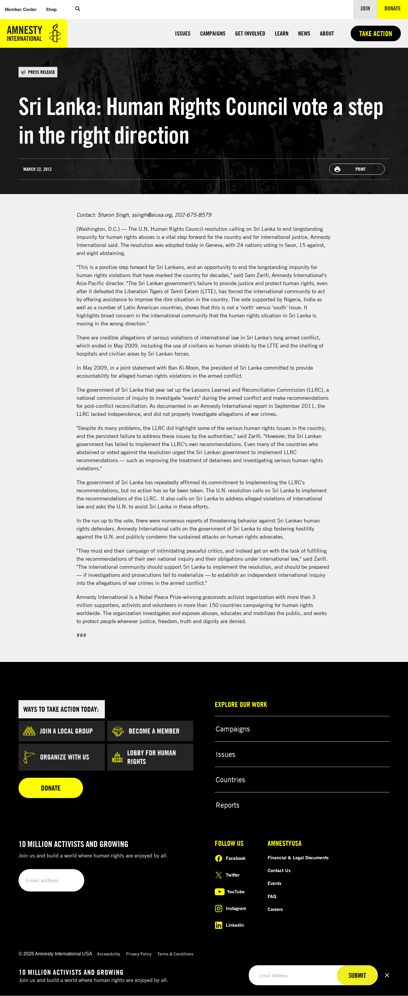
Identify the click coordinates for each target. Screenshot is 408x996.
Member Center (23, 9)
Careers (275, 909)
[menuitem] (20, 9)
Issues (183, 33)
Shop (54, 9)
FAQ (272, 896)
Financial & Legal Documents (298, 857)
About (327, 33)
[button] (77, 10)
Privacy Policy (138, 953)
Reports (228, 805)
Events (274, 883)
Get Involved (250, 33)
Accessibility (108, 953)
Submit (69, 880)
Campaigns (213, 33)
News (304, 33)
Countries (230, 779)
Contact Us (279, 870)
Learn (282, 33)
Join (365, 8)
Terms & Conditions (175, 953)
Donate (396, 8)
